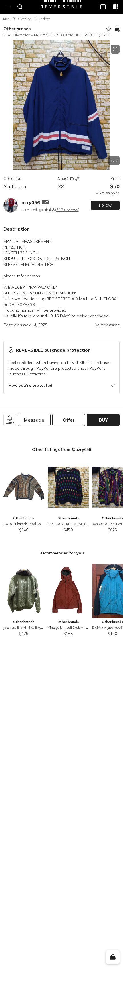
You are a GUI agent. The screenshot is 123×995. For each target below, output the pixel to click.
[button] (61, 105)
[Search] (20, 7)
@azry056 (81, 449)
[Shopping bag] (112, 957)
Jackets (45, 19)
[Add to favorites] (108, 29)
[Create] (103, 7)
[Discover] (115, 7)
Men (6, 19)
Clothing (24, 19)
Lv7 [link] (45, 202)
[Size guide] (77, 178)
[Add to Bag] (117, 29)
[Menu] (7, 7)
